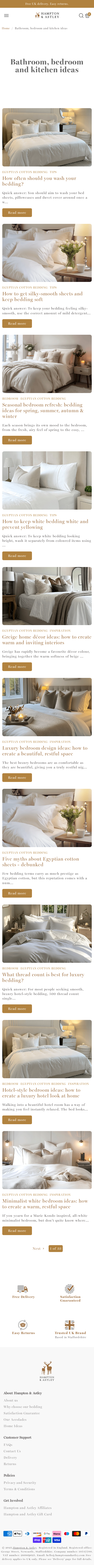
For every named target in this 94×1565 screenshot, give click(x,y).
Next (37, 1249)
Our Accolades (15, 1420)
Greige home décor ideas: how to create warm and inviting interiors (47, 640)
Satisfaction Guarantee (22, 1413)
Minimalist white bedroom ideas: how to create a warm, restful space (45, 1204)
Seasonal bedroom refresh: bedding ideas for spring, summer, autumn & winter (43, 410)
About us (11, 1400)
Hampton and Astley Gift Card (28, 1514)
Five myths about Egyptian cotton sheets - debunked (40, 862)
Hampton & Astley (25, 1547)
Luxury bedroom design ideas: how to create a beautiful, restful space (45, 751)
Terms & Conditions (19, 1489)
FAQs (8, 1445)
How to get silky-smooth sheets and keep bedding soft (42, 296)
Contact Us (12, 1451)
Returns (10, 1464)
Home (6, 28)
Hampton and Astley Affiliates (28, 1508)
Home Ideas (13, 1426)
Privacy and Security (20, 1483)
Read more (17, 213)
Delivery (10, 1458)
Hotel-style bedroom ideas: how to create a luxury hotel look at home (41, 1093)
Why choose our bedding (23, 1407)
